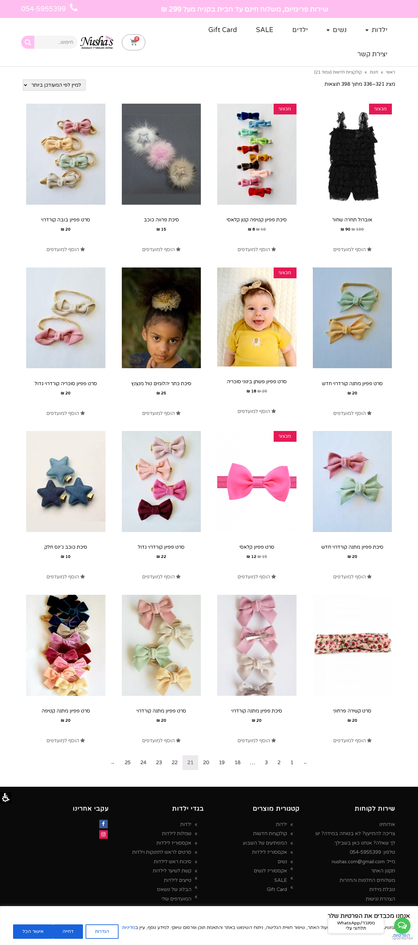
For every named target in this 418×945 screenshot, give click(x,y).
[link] (352, 249)
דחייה (67, 931)
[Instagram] (103, 834)
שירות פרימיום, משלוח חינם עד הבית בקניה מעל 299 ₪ (245, 9)
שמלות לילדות (176, 833)
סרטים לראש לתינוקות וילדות (161, 852)
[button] (133, 42)
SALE (264, 30)
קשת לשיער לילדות (172, 871)
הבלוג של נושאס (174, 889)
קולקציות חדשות (270, 833)
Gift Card (222, 30)
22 (175, 762)
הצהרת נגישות (380, 899)
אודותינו (387, 824)
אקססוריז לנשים (270, 871)
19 (222, 762)
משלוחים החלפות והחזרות (367, 880)
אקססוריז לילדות (269, 852)
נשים (339, 30)
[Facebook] (103, 824)
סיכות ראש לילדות (172, 862)
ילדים (300, 30)
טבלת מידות (382, 889)
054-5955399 (365, 852)
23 (159, 762)
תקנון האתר (383, 871)
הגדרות (102, 931)
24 (143, 762)
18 (237, 762)
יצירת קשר (372, 54)
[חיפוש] (27, 42)
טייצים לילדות (177, 880)
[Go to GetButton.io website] (402, 938)
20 (206, 762)
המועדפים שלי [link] (176, 899)
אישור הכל (33, 931)
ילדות (379, 30)
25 (128, 762)
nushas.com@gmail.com (358, 862)
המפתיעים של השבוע (265, 843)
